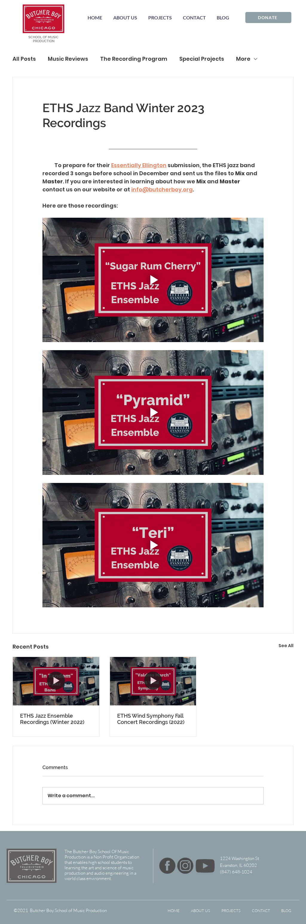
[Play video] (153, 280)
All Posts (24, 58)
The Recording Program (133, 58)
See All (286, 646)
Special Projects (201, 58)
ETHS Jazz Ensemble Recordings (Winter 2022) (52, 719)
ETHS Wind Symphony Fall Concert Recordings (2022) (150, 719)
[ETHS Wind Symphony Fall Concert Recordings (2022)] (153, 681)
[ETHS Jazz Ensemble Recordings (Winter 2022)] (56, 681)
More (243, 58)
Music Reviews (68, 58)
